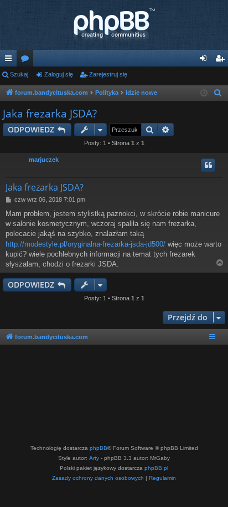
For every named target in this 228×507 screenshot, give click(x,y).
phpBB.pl (156, 468)
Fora (27, 60)
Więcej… (10, 60)
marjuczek (44, 159)
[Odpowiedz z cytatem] (208, 165)
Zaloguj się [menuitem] (205, 60)
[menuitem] (218, 93)
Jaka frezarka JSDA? (50, 113)
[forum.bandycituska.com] (114, 25)
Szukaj (19, 74)
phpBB (98, 448)
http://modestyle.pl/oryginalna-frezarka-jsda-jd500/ (85, 244)
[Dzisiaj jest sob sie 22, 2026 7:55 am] (204, 93)
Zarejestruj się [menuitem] (222, 60)
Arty (94, 458)
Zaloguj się (58, 74)
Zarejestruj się (108, 74)
